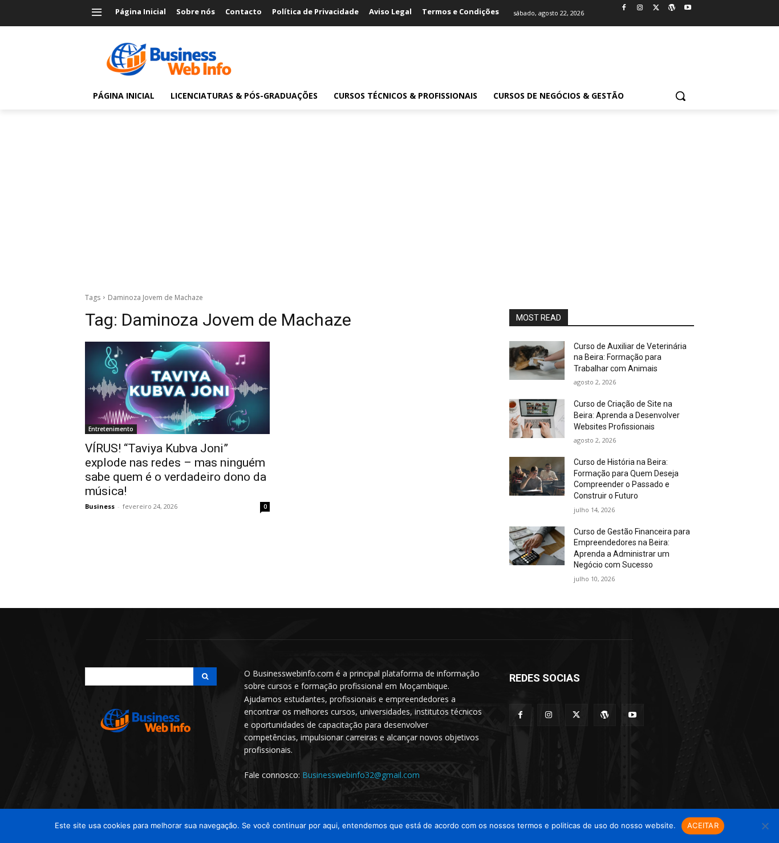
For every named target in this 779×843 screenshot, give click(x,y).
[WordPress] (671, 8)
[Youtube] (687, 8)
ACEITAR (703, 825)
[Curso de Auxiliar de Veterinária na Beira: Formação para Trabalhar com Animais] (537, 360)
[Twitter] (656, 8)
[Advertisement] (389, 195)
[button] (680, 96)
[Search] (205, 676)
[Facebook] (624, 8)
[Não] (764, 826)
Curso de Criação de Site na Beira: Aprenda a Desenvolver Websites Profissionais (627, 415)
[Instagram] (640, 8)
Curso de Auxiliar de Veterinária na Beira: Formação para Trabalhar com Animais (630, 357)
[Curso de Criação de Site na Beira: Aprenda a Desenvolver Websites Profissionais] (537, 418)
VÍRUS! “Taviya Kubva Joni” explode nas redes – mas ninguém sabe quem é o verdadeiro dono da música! (175, 469)
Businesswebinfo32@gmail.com (361, 774)
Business (100, 506)
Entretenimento (110, 429)
